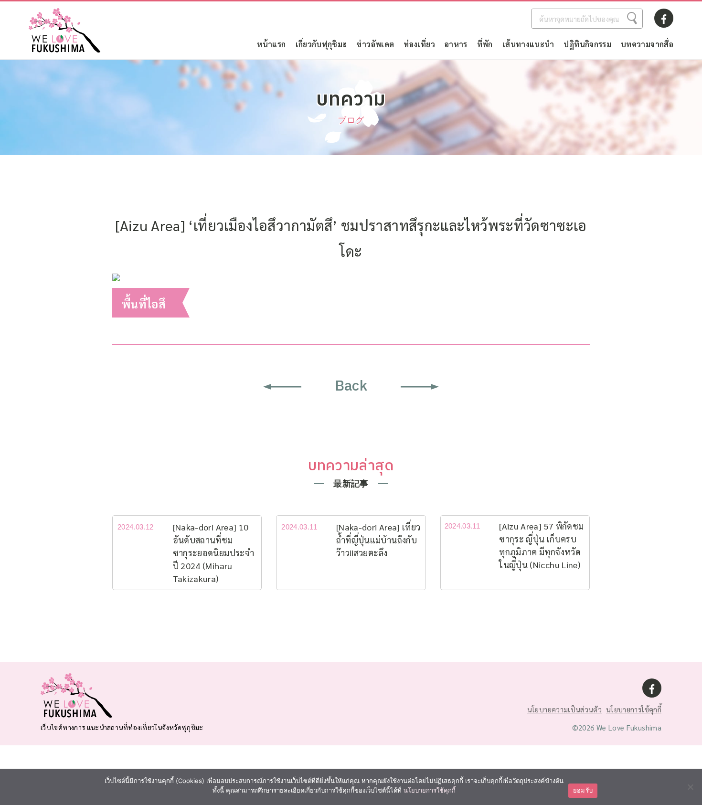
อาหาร (456, 44)
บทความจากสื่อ (647, 44)
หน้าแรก (271, 44)
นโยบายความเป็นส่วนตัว (564, 709)
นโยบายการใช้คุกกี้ (633, 709)
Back (351, 386)
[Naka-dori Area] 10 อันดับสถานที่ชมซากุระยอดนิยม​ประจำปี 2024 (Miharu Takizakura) (213, 552)
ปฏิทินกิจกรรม (587, 44)
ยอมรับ (583, 790)
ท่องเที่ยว (419, 44)
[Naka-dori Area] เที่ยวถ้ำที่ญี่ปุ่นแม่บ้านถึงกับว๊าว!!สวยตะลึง (378, 539)
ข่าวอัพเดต (375, 44)
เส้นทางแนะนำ (528, 44)
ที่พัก (485, 44)
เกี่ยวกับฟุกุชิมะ (321, 44)
